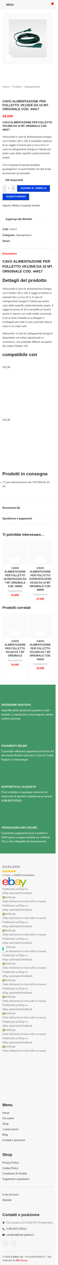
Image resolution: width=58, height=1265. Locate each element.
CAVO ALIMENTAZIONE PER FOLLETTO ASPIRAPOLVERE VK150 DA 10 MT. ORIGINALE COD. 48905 (40, 579)
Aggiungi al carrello (33, 188)
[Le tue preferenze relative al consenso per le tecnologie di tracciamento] (3, 949)
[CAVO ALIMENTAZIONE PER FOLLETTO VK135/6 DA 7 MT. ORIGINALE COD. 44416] (40, 626)
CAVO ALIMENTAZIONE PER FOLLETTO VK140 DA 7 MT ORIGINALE (15, 648)
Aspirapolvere (15, 590)
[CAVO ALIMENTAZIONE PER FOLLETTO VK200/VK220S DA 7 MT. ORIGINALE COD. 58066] (15, 553)
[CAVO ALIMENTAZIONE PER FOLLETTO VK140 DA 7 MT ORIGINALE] (15, 626)
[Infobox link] (27, 707)
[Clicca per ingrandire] (8, 58)
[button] (5, 38)
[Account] (45, 5)
